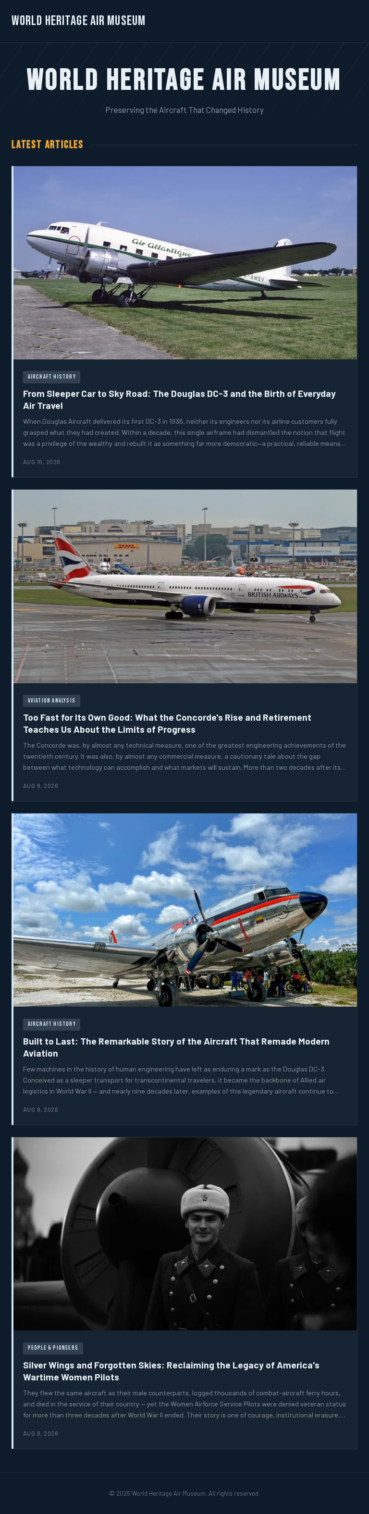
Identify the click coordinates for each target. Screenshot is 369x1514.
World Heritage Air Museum (79, 21)
